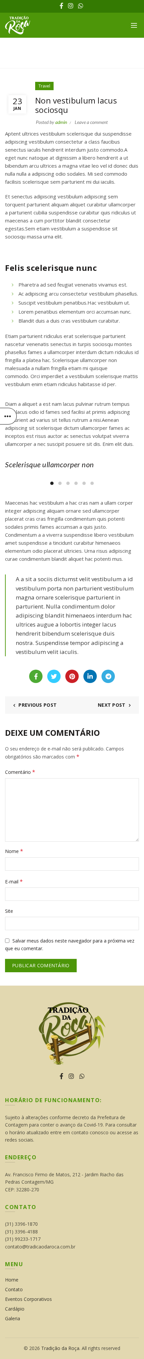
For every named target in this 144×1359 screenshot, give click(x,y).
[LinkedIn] (90, 676)
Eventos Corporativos (28, 1299)
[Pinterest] (72, 676)
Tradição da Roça (60, 1348)
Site (9, 911)
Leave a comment (91, 122)
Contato (14, 1289)
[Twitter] (54, 676)
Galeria (12, 1318)
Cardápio (14, 1309)
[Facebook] (36, 676)
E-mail (14, 881)
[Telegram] (108, 676)
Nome (14, 851)
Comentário (20, 772)
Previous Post (37, 705)
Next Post (112, 705)
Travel (86, 60)
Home (64, 60)
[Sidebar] (8, 416)
